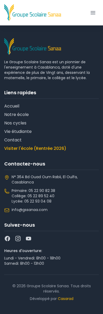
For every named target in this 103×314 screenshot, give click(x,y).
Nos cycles (15, 123)
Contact (13, 140)
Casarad (65, 298)
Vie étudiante (18, 131)
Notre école (16, 114)
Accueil (11, 106)
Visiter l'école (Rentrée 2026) (35, 148)
